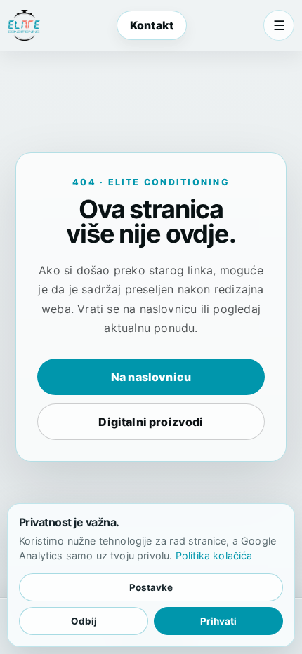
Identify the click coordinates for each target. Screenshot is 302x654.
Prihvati (218, 621)
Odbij (84, 621)
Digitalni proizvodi (150, 422)
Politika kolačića (214, 555)
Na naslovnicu (151, 377)
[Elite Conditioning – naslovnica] (24, 25)
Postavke (151, 587)
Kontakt (152, 25)
